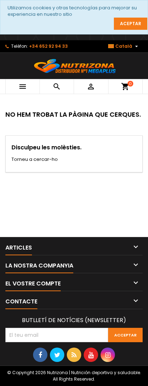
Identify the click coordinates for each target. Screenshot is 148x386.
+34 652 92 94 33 (48, 46)
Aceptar (130, 23)
